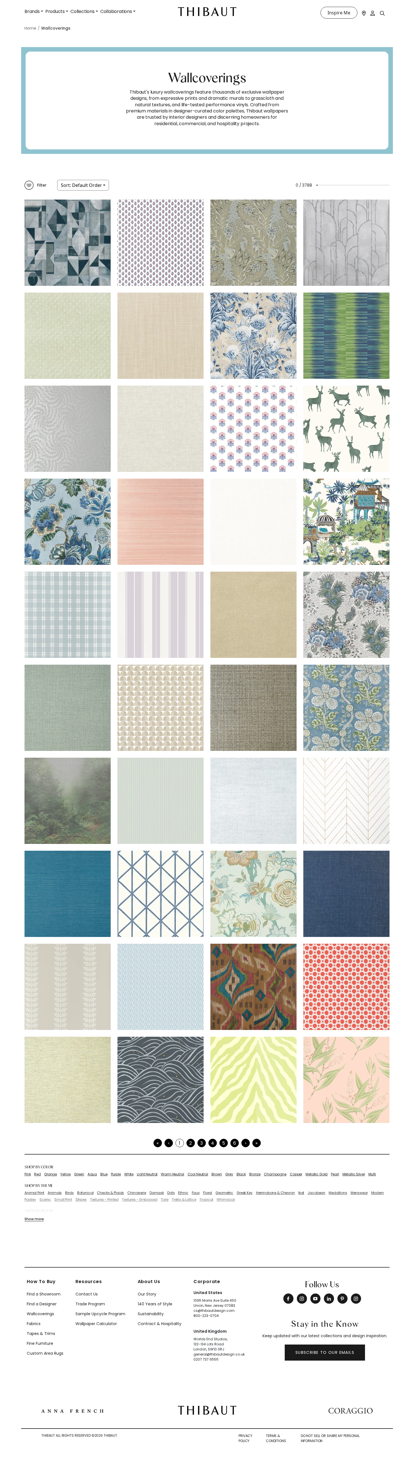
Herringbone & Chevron (275, 1193)
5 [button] (223, 1143)
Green (79, 1174)
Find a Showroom (44, 1294)
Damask (157, 1193)
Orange (50, 1174)
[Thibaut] (207, 1410)
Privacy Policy (245, 1438)
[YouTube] (315, 1299)
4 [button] (212, 1143)
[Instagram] (302, 1299)
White (128, 1174)
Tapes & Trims (41, 1333)
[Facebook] (288, 1299)
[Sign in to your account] (372, 12)
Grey (229, 1174)
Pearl (335, 1174)
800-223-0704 (206, 1315)
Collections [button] (82, 11)
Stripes (81, 1199)
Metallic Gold (317, 1174)
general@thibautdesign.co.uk (219, 1354)
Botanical (85, 1193)
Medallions (338, 1193)
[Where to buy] (364, 12)
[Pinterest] (342, 1299)
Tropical (206, 1199)
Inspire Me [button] (339, 13)
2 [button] (190, 1143)
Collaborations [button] (116, 11)
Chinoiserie (136, 1193)
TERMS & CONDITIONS (276, 1438)
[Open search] (382, 13)
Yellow (65, 1174)
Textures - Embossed (139, 1199)
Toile (164, 1199)
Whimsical (226, 1199)
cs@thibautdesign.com (214, 1310)
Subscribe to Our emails (324, 1352)
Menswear (359, 1193)
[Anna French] (72, 1410)
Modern (377, 1193)
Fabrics (34, 1323)
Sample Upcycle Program (100, 1314)
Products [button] (55, 11)
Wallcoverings (40, 1314)
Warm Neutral (172, 1174)
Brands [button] (32, 11)
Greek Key (245, 1193)
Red (37, 1174)
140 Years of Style (155, 1304)
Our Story (147, 1294)
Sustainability (151, 1314)
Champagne (275, 1174)
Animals (55, 1193)
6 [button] (234, 1143)
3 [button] (201, 1143)
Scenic (45, 1199)
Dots (171, 1193)
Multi (372, 1174)
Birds (69, 1193)
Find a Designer (42, 1304)
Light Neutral (147, 1174)
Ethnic (183, 1193)
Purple (116, 1174)
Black (241, 1174)
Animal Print (34, 1193)
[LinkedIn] (329, 1299)
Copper (296, 1174)
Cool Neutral (198, 1174)
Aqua (92, 1174)
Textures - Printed (104, 1199)
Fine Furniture (40, 1343)
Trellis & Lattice (184, 1199)
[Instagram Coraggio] (356, 1299)
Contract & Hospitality (159, 1323)
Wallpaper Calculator (96, 1323)
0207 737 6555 (206, 1359)
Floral (207, 1193)
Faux (196, 1193)
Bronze (255, 1174)
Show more (34, 1219)
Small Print (63, 1199)
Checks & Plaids (110, 1193)
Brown (217, 1174)
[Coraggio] (350, 1410)
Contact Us (86, 1294)
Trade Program (90, 1304)
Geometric (224, 1193)
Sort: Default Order (81, 185)
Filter (41, 185)
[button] (245, 1143)
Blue (103, 1174)
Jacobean (316, 1193)
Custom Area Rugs (45, 1353)
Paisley (30, 1199)
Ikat (301, 1193)
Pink (28, 1174)
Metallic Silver (353, 1174)
